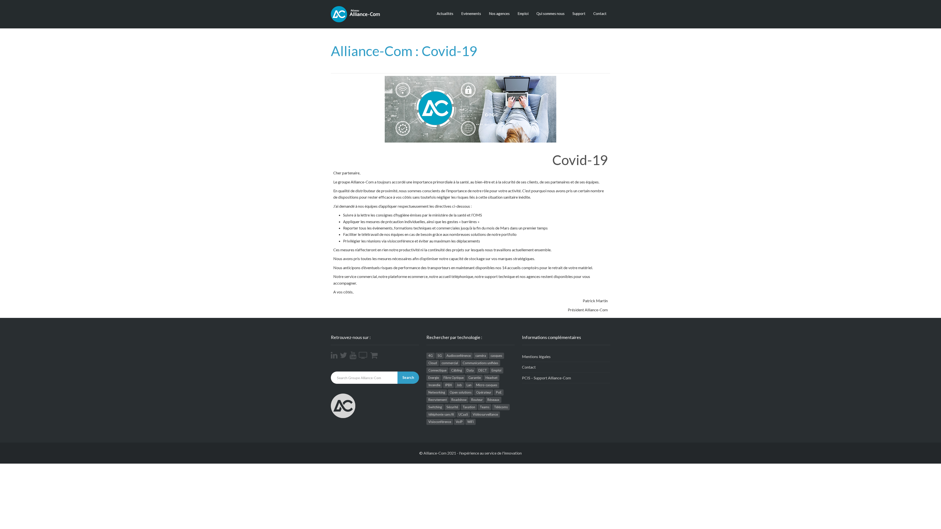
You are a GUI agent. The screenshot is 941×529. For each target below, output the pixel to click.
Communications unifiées (480, 363)
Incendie (434, 385)
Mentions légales (536, 356)
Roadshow (459, 400)
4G (430, 356)
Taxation (469, 407)
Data (470, 370)
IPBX (448, 385)
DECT (482, 370)
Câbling (456, 370)
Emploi (523, 13)
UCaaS (463, 414)
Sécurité (452, 407)
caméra (480, 356)
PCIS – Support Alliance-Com (546, 377)
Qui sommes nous (550, 13)
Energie (433, 378)
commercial (450, 363)
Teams (484, 407)
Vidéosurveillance (485, 414)
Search (408, 377)
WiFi (470, 422)
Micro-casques (486, 385)
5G (439, 356)
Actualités (445, 13)
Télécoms (501, 407)
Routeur (477, 400)
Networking (436, 392)
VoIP (459, 422)
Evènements (471, 13)
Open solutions (460, 392)
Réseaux (493, 400)
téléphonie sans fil (441, 414)
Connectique (437, 370)
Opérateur (483, 392)
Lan (469, 385)
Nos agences (499, 13)
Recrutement (437, 400)
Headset (491, 378)
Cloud (432, 363)
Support (578, 13)
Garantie (474, 378)
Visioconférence (439, 422)
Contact (600, 13)
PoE (499, 392)
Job (459, 385)
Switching (435, 407)
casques (496, 356)
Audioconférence (458, 356)
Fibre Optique (454, 378)
